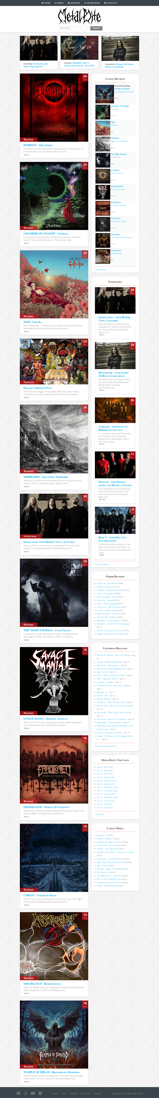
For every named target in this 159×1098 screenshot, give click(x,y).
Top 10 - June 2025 (105, 807)
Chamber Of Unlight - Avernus (109, 842)
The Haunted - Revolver (106, 617)
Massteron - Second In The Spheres (112, 719)
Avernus (114, 109)
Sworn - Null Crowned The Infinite (111, 675)
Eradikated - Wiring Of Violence (109, 882)
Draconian (115, 218)
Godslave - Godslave (105, 682)
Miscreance (116, 250)
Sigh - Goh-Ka (102, 672)
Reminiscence (116, 253)
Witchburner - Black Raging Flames (111, 668)
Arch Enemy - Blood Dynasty (108, 607)
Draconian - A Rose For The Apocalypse (113, 624)
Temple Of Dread (122, 88)
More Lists (99, 814)
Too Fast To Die (117, 173)
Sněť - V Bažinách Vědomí (107, 678)
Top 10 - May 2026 (105, 770)
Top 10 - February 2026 (107, 780)
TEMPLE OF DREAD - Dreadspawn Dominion (51, 1072)
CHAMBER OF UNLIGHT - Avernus (45, 233)
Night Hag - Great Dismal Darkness (111, 862)
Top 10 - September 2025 (107, 797)
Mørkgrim (115, 138)
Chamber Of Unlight (120, 106)
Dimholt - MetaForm (105, 587)
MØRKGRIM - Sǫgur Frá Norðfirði (45, 477)
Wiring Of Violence (118, 205)
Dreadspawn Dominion (124, 92)
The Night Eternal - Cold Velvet (109, 875)
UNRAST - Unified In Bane (39, 895)
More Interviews (101, 564)
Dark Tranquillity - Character (108, 613)
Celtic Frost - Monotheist (107, 583)
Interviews (93, 3)
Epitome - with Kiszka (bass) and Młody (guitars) (115, 483)
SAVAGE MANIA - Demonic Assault (45, 719)
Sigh (113, 122)
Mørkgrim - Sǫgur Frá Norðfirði (110, 869)
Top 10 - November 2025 (107, 790)
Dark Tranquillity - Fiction (107, 597)
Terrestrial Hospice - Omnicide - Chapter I (114, 685)
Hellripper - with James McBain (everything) (113, 374)
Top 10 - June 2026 (105, 767)
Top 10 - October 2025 (106, 794)
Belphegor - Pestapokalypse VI (109, 620)
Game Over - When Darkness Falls (111, 702)
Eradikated (116, 202)
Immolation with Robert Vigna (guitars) (48, 542)
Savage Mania (117, 186)
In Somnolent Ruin (118, 221)
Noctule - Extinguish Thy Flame (109, 732)
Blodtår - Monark (104, 699)
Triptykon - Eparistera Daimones (110, 590)
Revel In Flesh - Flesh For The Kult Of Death (115, 705)
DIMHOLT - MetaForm (37, 145)
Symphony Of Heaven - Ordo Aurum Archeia (115, 852)
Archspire (115, 170)
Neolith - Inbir (102, 695)
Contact (112, 3)
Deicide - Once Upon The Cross (110, 630)
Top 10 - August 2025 (106, 800)
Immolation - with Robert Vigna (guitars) (115, 318)
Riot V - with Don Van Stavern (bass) (112, 539)
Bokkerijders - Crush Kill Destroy (110, 859)
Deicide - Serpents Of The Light (110, 634)
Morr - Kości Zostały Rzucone (109, 879)
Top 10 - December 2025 (107, 787)
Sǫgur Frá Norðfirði (119, 141)
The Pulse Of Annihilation (121, 237)
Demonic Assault (118, 189)
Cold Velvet (115, 157)
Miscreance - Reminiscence (108, 665)
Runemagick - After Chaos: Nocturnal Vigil (114, 712)
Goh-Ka (114, 125)
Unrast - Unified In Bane (107, 610)
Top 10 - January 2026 (106, 784)
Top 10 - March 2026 (105, 777)
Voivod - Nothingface (105, 593)
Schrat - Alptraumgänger (107, 603)
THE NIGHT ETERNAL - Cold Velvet (47, 630)
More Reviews (100, 269)
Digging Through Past (37, 388)
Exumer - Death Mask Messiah (109, 662)
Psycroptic (115, 234)
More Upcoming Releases (105, 746)
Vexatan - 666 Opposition (107, 848)
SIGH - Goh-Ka (32, 322)
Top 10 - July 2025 (104, 804)
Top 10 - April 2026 (105, 774)
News (60, 3)
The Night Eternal (119, 154)
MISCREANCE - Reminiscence (42, 984)
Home (47, 3)
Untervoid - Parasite (105, 600)
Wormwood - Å (103, 872)
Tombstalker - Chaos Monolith (109, 722)
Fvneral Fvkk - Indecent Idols (108, 845)
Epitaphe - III (102, 692)
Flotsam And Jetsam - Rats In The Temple (114, 655)
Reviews (75, 3)
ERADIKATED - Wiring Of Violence (46, 807)
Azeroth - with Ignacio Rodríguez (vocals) (113, 428)
